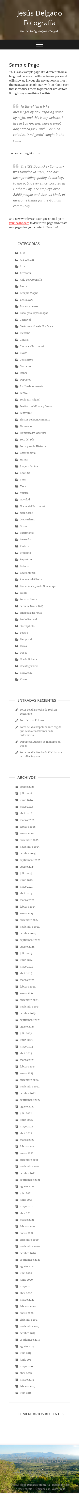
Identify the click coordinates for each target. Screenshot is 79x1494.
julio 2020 (26, 1273)
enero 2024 (27, 993)
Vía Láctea (26, 672)
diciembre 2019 (29, 1319)
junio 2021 (26, 1199)
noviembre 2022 (30, 1086)
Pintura (24, 546)
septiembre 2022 (30, 1099)
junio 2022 (26, 1119)
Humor (24, 459)
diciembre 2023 (29, 999)
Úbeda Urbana (28, 659)
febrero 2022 (27, 1146)
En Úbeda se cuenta (31, 386)
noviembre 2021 (29, 1166)
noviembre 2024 (30, 926)
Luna (23, 479)
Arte (22, 266)
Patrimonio (27, 532)
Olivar (23, 526)
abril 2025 (26, 893)
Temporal (26, 639)
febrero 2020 (28, 1306)
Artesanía (26, 273)
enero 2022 (26, 1153)
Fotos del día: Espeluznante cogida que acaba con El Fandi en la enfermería (40, 731)
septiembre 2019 (30, 1339)
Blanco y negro (29, 306)
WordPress (58, 1488)
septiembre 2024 (30, 939)
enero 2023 (26, 1073)
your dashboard (19, 223)
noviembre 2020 (30, 1246)
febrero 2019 (27, 1386)
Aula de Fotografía (31, 279)
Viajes (23, 679)
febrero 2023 (27, 1066)
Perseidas (26, 539)
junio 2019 (26, 1359)
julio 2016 (26, 1392)
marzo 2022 (27, 1139)
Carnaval (25, 319)
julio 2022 (26, 1113)
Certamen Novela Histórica (36, 326)
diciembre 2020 (29, 1239)
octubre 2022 (28, 1093)
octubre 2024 (28, 933)
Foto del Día (27, 439)
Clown (23, 352)
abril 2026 (26, 813)
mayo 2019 (26, 1366)
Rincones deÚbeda (31, 579)
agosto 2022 (27, 1106)
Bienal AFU (26, 299)
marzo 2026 (27, 820)
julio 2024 (26, 953)
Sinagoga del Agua (31, 612)
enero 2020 (27, 1313)
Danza (24, 372)
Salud (23, 592)
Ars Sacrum (27, 259)
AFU (22, 253)
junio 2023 (26, 1039)
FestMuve (26, 412)
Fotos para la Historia (33, 446)
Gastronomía (28, 452)
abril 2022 (26, 1133)
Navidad (25, 499)
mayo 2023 (26, 1046)
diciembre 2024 (29, 920)
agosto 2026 (27, 786)
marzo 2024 (27, 979)
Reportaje (26, 559)
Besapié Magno (29, 293)
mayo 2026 (26, 806)
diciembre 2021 (29, 1159)
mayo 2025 (26, 886)
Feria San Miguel (30, 399)
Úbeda (23, 652)
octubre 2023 (28, 1013)
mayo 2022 (26, 1126)
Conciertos (26, 359)
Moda (23, 486)
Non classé (26, 512)
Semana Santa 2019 (31, 606)
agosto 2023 (27, 1026)
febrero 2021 (27, 1226)
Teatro (24, 632)
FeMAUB (25, 392)
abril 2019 (26, 1372)
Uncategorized (28, 666)
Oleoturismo (27, 519)
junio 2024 (26, 959)
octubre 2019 (27, 1333)
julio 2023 (26, 1033)
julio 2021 (25, 1193)
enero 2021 (26, 1233)
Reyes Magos (27, 572)
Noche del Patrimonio (33, 506)
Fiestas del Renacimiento (35, 419)
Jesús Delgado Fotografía (39, 17)
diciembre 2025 (29, 840)
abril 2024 (26, 973)
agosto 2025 (27, 866)
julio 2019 (26, 1353)
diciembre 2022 (29, 1079)
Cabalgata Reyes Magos (34, 313)
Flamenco (26, 426)
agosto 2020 (27, 1266)
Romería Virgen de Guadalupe (38, 586)
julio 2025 (26, 873)
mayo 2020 (26, 1286)
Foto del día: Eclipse (32, 720)
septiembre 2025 (30, 860)
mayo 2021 (26, 1206)
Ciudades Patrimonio (32, 346)
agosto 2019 (27, 1346)
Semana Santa (28, 599)
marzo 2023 (27, 1059)
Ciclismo (25, 332)
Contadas (25, 366)
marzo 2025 (27, 900)
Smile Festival (28, 619)
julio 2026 (26, 793)
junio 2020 (26, 1279)
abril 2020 (26, 1293)
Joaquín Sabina (29, 466)
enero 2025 (26, 913)
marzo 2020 (27, 1299)
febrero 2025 (27, 906)
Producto (25, 552)
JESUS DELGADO (39, 1460)
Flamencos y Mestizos (33, 432)
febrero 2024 (28, 986)
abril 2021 (26, 1213)
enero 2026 (27, 833)
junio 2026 (26, 800)
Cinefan (24, 339)
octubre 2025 (28, 853)
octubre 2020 (28, 1253)
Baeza (23, 286)
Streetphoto (27, 626)
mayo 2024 (26, 966)
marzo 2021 (27, 1219)
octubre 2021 (27, 1173)
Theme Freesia (23, 1488)
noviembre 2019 (29, 1326)
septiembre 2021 (30, 1179)
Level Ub (25, 472)
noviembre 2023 (30, 1006)
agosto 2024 (27, 946)
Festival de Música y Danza (36, 406)
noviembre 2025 (30, 846)
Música (24, 492)
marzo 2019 (27, 1379)
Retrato (24, 566)
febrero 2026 (28, 826)
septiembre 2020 (30, 1259)
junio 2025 (26, 880)
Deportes (25, 379)
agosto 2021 (27, 1186)
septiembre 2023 (30, 1019)
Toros (23, 646)
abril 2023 (26, 1053)
